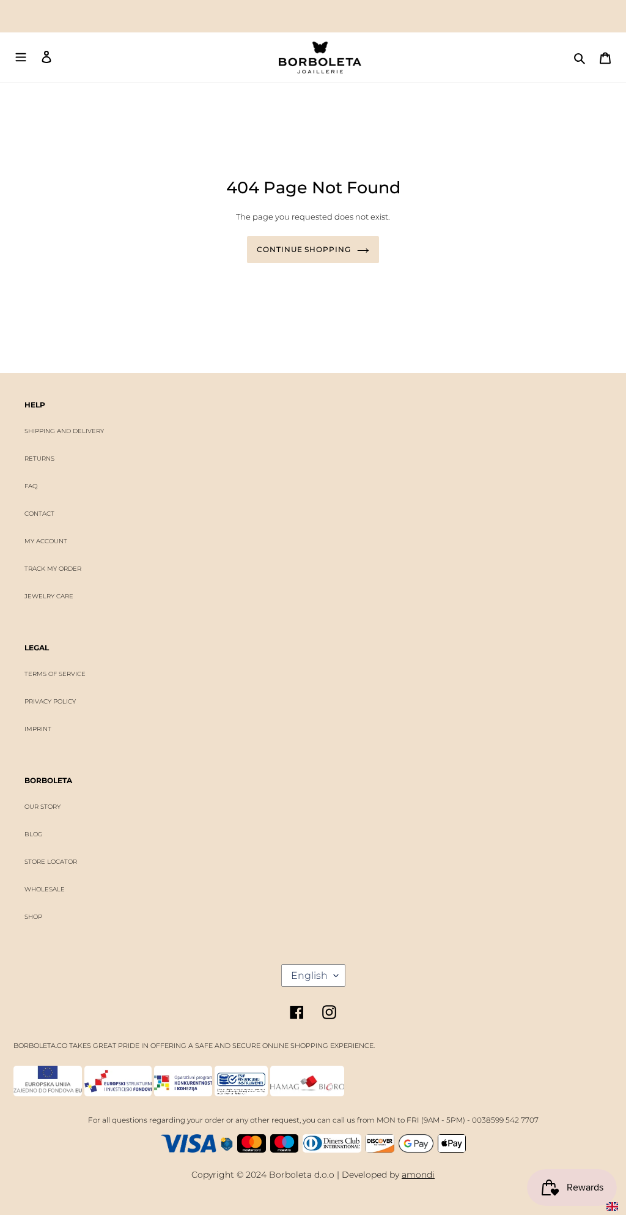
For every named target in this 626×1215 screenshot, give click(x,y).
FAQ (30, 486)
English (309, 975)
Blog (33, 834)
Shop (33, 917)
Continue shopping (304, 249)
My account (45, 541)
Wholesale (44, 889)
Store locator (50, 862)
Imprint (37, 729)
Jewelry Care (48, 596)
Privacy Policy (50, 701)
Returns (39, 459)
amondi (418, 1174)
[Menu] (21, 57)
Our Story (42, 807)
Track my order (52, 569)
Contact (39, 514)
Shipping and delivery (64, 431)
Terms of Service (55, 674)
